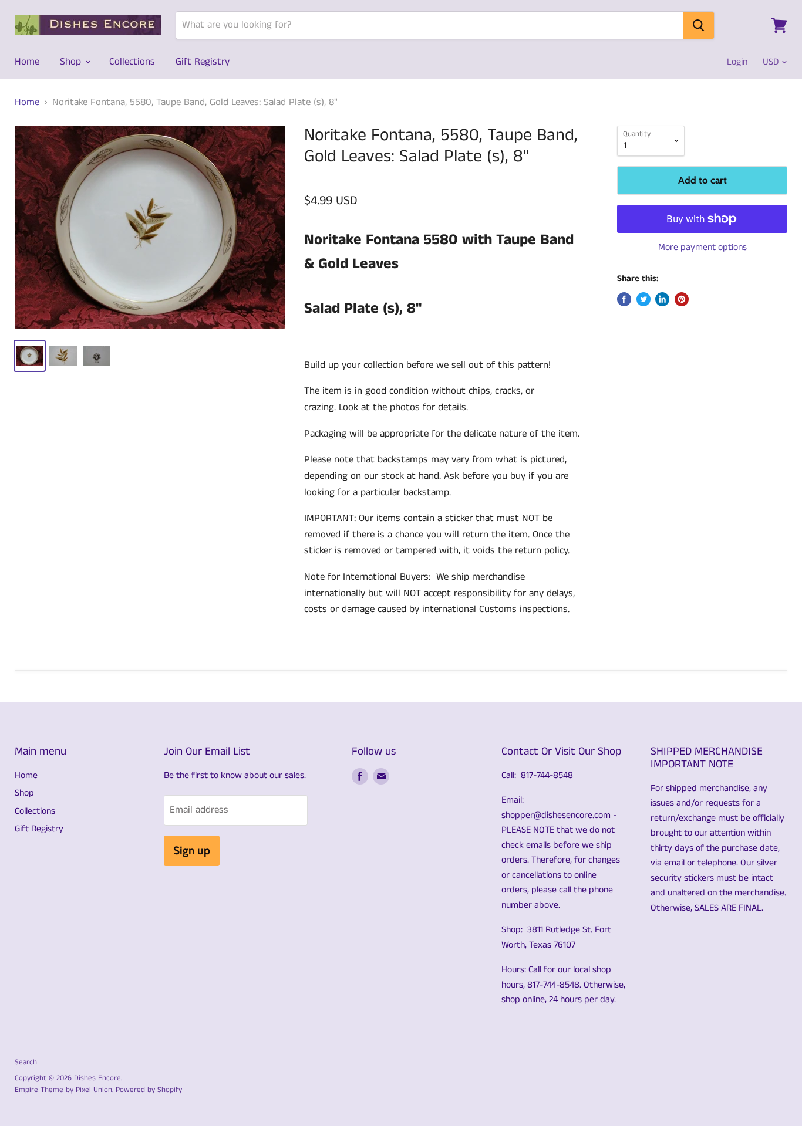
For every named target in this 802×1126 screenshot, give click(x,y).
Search (26, 1062)
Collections (132, 62)
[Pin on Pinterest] (682, 299)
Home (27, 62)
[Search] (698, 25)
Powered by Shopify (149, 1089)
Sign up (191, 850)
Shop (72, 62)
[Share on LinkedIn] (662, 299)
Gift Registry (203, 62)
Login (737, 62)
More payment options (702, 247)
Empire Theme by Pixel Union (63, 1089)
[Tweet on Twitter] (643, 299)
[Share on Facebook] (624, 299)
